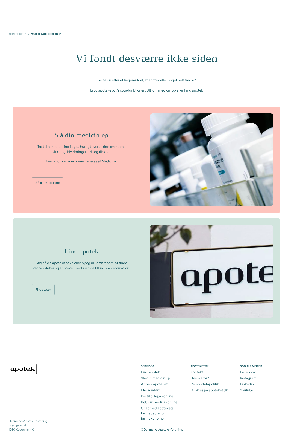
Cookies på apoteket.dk (209, 390)
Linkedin (247, 384)
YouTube (246, 390)
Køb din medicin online (159, 402)
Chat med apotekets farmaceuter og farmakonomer (157, 413)
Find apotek (43, 289)
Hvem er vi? (199, 378)
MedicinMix (150, 390)
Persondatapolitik (204, 384)
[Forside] (23, 369)
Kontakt (196, 372)
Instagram (248, 378)
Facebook (248, 372)
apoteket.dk (16, 33)
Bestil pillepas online (157, 396)
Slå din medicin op (47, 183)
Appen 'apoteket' (154, 384)
